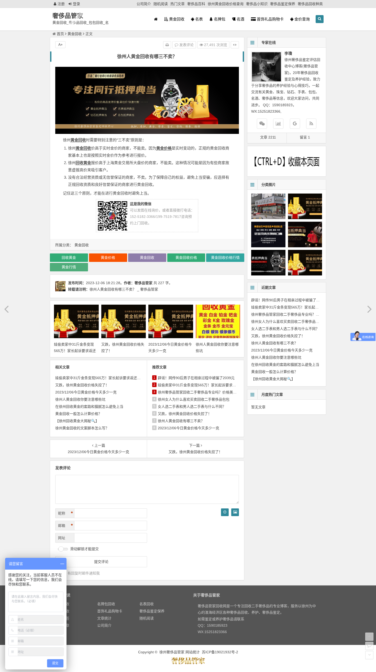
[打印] (167, 44)
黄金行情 (69, 267)
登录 (76, 4)
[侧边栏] (235, 44)
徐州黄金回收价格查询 (226, 4)
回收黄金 (83, 163)
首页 (60, 34)
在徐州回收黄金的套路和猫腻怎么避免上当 (89, 406)
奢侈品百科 (196, 4)
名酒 (240, 19)
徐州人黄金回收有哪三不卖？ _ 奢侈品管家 (124, 289)
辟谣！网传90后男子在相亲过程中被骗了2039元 (196, 378)
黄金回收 (176, 19)
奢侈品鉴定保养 (282, 4)
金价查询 (301, 19)
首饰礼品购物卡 (270, 19)
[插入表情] (225, 512)
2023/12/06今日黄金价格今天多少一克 (86, 392)
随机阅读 (160, 4)
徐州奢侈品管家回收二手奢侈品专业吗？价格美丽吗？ (201, 392)
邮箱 (65, 525)
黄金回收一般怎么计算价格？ (78, 414)
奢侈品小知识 (257, 4)
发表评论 (186, 45)
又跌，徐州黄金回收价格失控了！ (82, 385)
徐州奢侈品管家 (171, 652)
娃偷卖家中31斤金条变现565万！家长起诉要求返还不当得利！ (75, 350)
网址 (61, 538)
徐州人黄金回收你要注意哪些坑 (80, 399)
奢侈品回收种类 (310, 4)
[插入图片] (235, 512)
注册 (61, 4)
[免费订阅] (311, 124)
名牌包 (219, 19)
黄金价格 (164, 148)
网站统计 (192, 652)
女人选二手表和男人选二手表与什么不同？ (192, 406)
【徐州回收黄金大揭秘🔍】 (77, 421)
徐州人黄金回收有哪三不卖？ (181, 421)
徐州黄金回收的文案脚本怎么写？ (82, 428)
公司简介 (144, 4)
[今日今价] (278, 124)
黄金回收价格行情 (225, 257)
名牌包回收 (106, 604)
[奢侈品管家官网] (295, 124)
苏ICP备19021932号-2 (220, 652)
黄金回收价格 (186, 257)
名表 (198, 19)
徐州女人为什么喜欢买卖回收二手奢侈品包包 (193, 399)
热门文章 (177, 4)
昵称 (65, 513)
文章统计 (104, 618)
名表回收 (146, 604)
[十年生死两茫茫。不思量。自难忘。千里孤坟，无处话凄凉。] (188, 663)
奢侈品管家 (67, 15)
